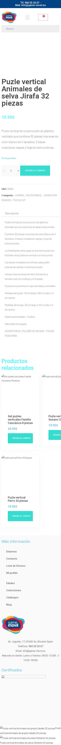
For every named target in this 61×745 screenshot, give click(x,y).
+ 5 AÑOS (19, 195)
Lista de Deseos (15, 565)
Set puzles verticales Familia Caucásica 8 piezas (20, 420)
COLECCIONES (33, 195)
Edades (10, 583)
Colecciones (13, 590)
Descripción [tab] (12, 213)
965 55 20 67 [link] (36, 646)
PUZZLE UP (19, 200)
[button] (27, 17)
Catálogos (12, 597)
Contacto (11, 558)
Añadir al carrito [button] (21, 438)
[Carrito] (43, 17)
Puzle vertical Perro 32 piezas (18, 499)
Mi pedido (12, 572)
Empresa (11, 551)
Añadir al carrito (35, 170)
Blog (9, 604)
